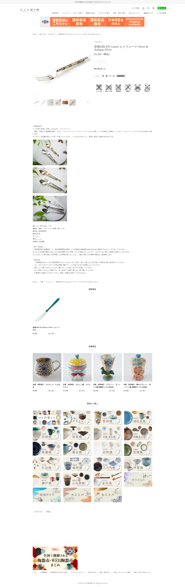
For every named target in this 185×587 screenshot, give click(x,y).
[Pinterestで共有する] (110, 76)
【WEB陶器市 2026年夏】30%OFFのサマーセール (92, 2)
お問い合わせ (92, 572)
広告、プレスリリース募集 (122, 572)
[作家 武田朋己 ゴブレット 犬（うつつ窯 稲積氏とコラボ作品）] (107, 367)
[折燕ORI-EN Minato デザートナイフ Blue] (47, 310)
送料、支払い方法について (142, 572)
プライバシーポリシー (77, 572)
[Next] (88, 102)
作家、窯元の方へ (105, 572)
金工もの (42, 34)
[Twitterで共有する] (103, 76)
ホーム (35, 572)
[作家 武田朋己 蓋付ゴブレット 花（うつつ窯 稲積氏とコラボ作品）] (138, 367)
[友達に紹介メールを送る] (113, 76)
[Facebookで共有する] (106, 76)
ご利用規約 (43, 572)
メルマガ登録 (135, 8)
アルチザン (52, 34)
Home (35, 34)
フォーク (49, 282)
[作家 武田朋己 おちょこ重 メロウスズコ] (77, 367)
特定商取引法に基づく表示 (59, 572)
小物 (41, 282)
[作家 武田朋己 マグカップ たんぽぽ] (47, 367)
